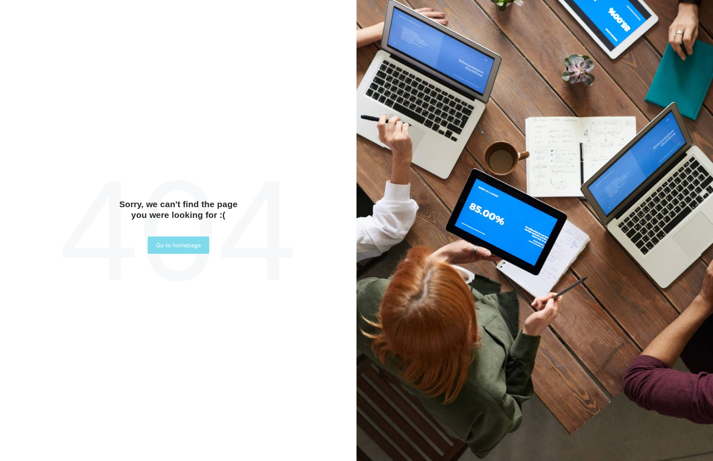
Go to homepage (178, 245)
